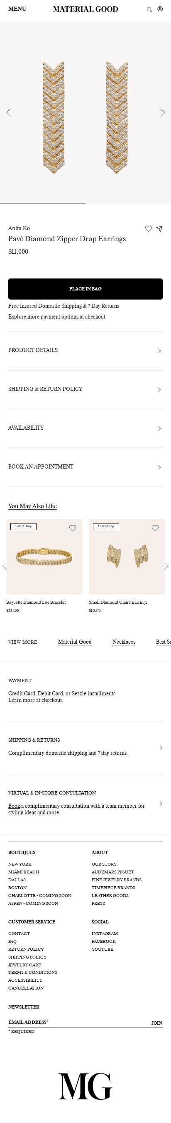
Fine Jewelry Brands (117, 880)
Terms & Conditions (32, 973)
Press (98, 904)
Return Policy (26, 949)
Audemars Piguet (113, 872)
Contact (19, 934)
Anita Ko (19, 228)
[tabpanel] (85, 112)
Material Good (75, 642)
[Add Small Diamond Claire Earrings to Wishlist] (155, 528)
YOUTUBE (102, 949)
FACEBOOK (104, 942)
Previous (8, 112)
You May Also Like (32, 506)
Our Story (104, 864)
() (160, 9)
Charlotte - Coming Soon (39, 896)
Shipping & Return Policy (45, 389)
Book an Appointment (40, 467)
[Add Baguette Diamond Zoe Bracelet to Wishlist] (72, 528)
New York (20, 864)
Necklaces (123, 642)
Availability (26, 428)
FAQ (12, 942)
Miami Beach (23, 872)
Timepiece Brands (113, 888)
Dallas (17, 880)
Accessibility (25, 980)
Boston (17, 888)
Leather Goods (110, 896)
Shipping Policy (27, 957)
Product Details (33, 350)
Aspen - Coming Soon (33, 904)
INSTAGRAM (105, 934)
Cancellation (26, 988)
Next (162, 112)
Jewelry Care (24, 965)
